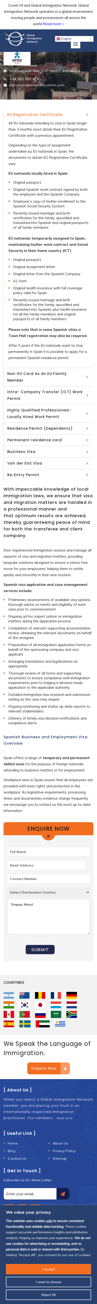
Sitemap (60, 1158)
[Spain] (9, 1023)
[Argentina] (9, 995)
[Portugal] (24, 1014)
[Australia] (24, 995)
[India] (9, 1004)
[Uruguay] (60, 1023)
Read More (65, 1118)
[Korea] (24, 1004)
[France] (56, 995)
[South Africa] (71, 1014)
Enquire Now (44, 1068)
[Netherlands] (71, 1004)
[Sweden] (25, 1023)
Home (13, 1143)
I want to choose (48, 1282)
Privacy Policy (64, 1151)
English (65, 39)
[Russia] (40, 1014)
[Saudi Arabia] (56, 1014)
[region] (48, 1254)
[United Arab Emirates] (43, 1023)
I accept (49, 1269)
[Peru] (9, 1014)
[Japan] (40, 1004)
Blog (11, 1151)
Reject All (48, 1295)
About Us (60, 1143)
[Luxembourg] (56, 1004)
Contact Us (17, 1158)
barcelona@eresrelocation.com (37, 85)
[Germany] (71, 995)
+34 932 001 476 (24, 79)
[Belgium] (40, 995)
